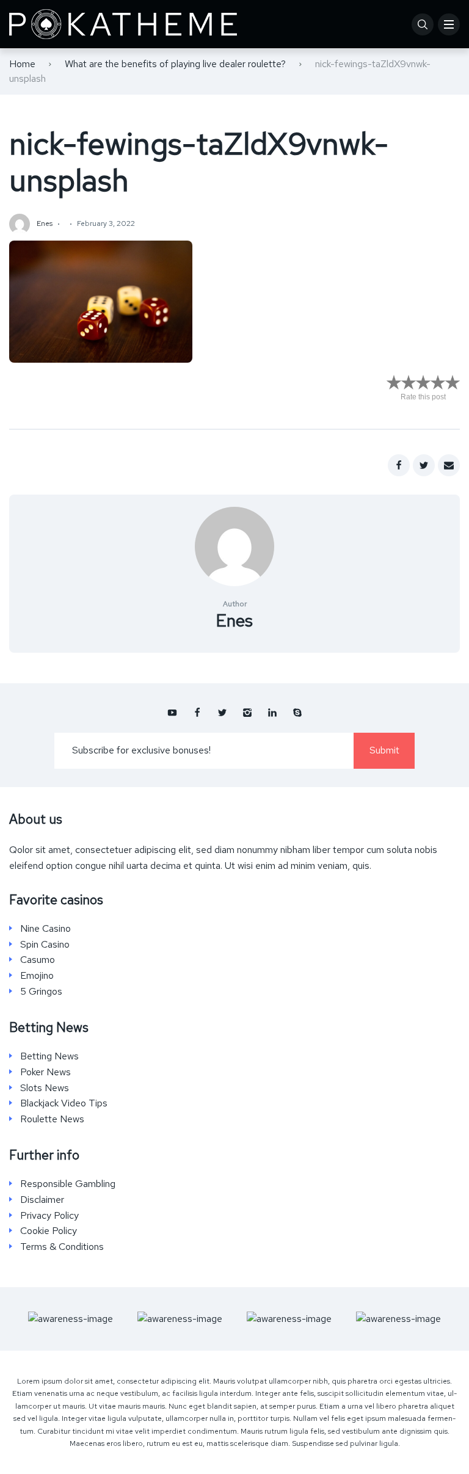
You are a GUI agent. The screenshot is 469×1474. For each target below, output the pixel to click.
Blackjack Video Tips (63, 1103)
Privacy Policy (49, 1216)
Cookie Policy (48, 1231)
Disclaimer (42, 1200)
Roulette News (52, 1119)
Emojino (37, 976)
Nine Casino (45, 929)
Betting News (49, 1056)
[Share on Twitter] (424, 465)
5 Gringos (41, 992)
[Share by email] (449, 465)
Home (22, 63)
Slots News (44, 1088)
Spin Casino (45, 944)
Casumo (37, 960)
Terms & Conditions (62, 1247)
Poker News (45, 1072)
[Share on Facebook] (399, 465)
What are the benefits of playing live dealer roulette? (175, 63)
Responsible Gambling (67, 1184)
